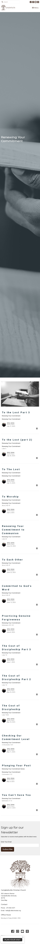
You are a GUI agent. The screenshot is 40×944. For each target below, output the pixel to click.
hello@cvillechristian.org (13, 910)
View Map (4, 900)
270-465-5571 (10, 908)
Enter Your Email (6, 842)
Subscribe (8, 849)
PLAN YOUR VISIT (12, 940)
